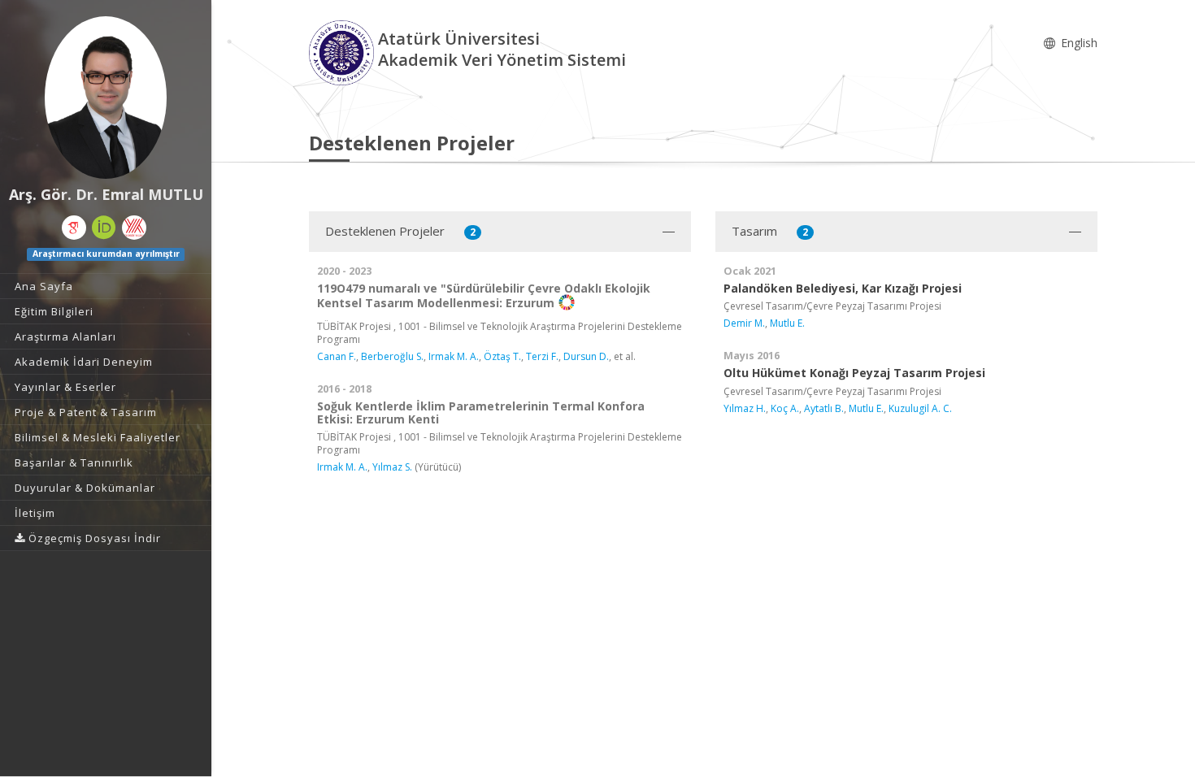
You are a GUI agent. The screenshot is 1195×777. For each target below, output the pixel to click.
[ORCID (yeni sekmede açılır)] (104, 227)
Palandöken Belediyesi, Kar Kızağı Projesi (843, 288)
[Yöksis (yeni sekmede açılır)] (134, 227)
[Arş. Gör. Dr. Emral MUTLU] (105, 97)
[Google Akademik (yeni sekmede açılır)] (74, 227)
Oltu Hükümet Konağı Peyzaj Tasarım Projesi (854, 372)
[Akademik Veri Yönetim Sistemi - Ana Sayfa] (343, 51)
